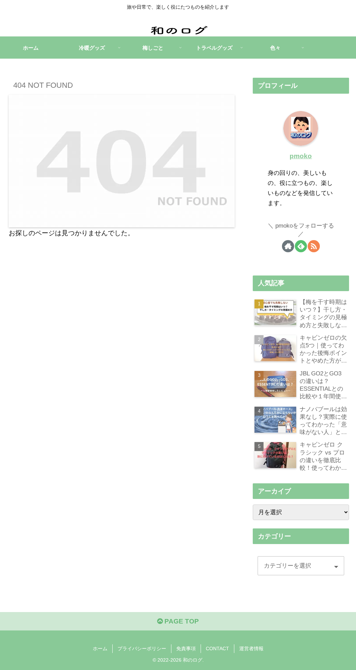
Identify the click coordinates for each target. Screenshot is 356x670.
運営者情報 (251, 648)
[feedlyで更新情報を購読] (301, 246)
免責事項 (186, 648)
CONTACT (217, 648)
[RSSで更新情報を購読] (314, 246)
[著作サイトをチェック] (288, 246)
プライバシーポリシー (142, 648)
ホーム (100, 648)
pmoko (301, 156)
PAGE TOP (181, 621)
